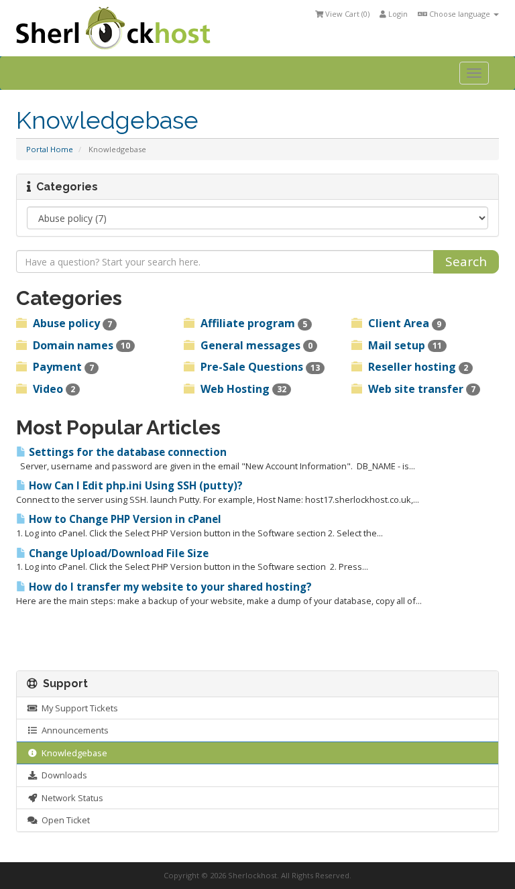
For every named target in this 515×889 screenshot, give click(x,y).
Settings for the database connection (126, 452)
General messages (255, 345)
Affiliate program (252, 323)
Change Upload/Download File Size (117, 553)
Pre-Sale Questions (259, 366)
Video (52, 388)
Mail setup (403, 345)
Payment (62, 366)
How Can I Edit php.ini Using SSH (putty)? (134, 486)
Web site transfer (420, 388)
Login (397, 14)
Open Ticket (64, 820)
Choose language (459, 14)
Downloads (62, 775)
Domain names (80, 345)
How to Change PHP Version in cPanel (123, 519)
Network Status (70, 798)
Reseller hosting (416, 366)
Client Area (403, 323)
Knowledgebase (72, 753)
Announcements (73, 730)
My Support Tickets (78, 708)
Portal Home (49, 149)
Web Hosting (242, 388)
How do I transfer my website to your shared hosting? (169, 587)
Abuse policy (71, 323)
